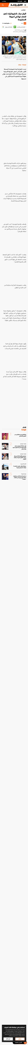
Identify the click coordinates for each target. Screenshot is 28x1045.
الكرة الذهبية (23, 464)
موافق (20, 1039)
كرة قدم (23, 10)
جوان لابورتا (23, 474)
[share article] (25, 23)
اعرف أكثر (8, 1039)
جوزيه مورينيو (23, 444)
